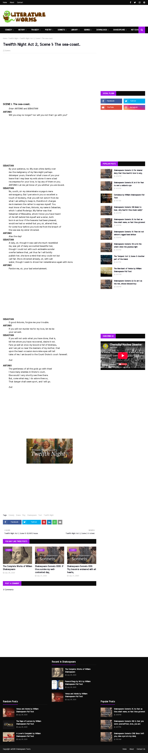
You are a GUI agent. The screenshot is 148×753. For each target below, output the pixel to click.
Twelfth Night (13, 38)
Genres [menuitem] (87, 30)
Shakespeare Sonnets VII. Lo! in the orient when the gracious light (127, 245)
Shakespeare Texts (23, 749)
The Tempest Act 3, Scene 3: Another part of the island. (129, 257)
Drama (18, 515)
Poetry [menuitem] (48, 30)
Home (5, 2)
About (12, 2)
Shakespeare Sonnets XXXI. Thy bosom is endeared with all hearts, (81, 569)
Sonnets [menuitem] (61, 30)
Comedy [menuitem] (8, 30)
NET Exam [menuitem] (135, 30)
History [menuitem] (21, 30)
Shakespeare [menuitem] (119, 30)
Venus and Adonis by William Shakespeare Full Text (27, 710)
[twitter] (135, 2)
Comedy (11, 515)
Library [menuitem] (74, 30)
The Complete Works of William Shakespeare (17, 567)
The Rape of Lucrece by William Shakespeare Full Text (28, 722)
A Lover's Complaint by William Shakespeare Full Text (28, 735)
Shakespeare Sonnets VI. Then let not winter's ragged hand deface (129, 233)
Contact (20, 2)
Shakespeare (32, 515)
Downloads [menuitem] (101, 30)
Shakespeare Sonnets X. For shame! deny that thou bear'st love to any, (128, 171)
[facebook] (130, 2)
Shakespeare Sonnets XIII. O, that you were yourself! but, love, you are (129, 722)
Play (23, 515)
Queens (7, 50)
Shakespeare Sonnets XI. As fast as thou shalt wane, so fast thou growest (129, 221)
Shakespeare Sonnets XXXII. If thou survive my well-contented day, (49, 569)
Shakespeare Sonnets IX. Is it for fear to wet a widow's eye (129, 184)
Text (40, 515)
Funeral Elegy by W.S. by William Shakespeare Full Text (77, 683)
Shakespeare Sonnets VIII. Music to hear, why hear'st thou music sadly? (128, 208)
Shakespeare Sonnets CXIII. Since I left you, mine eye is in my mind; (129, 735)
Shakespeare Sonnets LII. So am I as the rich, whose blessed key (128, 282)
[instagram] (139, 2)
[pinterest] (144, 2)
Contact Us (141, 749)
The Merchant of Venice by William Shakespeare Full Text (127, 270)
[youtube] (111, 107)
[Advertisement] (49, 76)
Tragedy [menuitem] (35, 30)
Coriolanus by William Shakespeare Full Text (129, 196)
